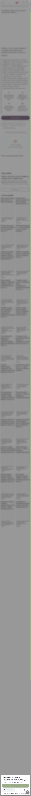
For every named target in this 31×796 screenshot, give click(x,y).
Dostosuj (22, 790)
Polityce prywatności (22, 793)
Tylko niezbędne (8, 790)
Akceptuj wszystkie (15, 785)
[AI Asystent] (27, 792)
